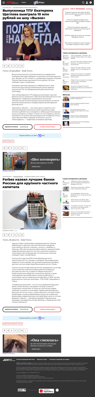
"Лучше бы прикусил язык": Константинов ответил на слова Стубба (79, 111)
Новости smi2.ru (9, 171)
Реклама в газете (42, 359)
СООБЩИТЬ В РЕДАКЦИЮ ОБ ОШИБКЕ (59, 359)
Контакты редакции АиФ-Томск (25, 359)
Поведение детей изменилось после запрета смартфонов (80, 98)
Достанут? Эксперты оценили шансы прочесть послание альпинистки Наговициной (81, 63)
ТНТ (4, 61)
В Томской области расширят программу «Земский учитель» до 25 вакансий (77, 29)
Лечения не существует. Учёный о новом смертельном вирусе (80, 188)
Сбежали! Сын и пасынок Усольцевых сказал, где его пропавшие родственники (81, 81)
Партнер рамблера (32, 390)
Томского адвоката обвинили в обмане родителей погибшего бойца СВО (77, 21)
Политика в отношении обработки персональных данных (30, 376)
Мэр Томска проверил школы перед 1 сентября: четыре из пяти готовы (77, 43)
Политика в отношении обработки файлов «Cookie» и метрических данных (34, 378)
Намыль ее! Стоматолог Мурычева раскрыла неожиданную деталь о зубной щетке (81, 75)
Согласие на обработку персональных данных (27, 375)
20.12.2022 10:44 (7, 7)
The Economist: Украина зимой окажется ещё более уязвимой (79, 116)
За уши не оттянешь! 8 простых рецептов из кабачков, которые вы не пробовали (81, 87)
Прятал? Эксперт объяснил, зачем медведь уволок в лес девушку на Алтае (80, 69)
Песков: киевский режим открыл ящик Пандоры (79, 104)
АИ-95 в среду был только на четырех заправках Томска (77, 36)
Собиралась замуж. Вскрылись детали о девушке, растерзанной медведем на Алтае (80, 182)
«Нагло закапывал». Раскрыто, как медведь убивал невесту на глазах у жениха (81, 57)
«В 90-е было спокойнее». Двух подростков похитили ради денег (80, 200)
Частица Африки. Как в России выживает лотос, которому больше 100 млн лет (81, 195)
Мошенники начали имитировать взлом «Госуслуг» (80, 122)
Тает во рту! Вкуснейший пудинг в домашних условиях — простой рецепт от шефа (80, 213)
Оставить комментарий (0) (47, 127)
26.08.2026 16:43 (7, 176)
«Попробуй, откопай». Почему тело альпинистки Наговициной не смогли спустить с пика (81, 207)
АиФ (15, 230)
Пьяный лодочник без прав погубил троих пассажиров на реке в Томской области (77, 14)
